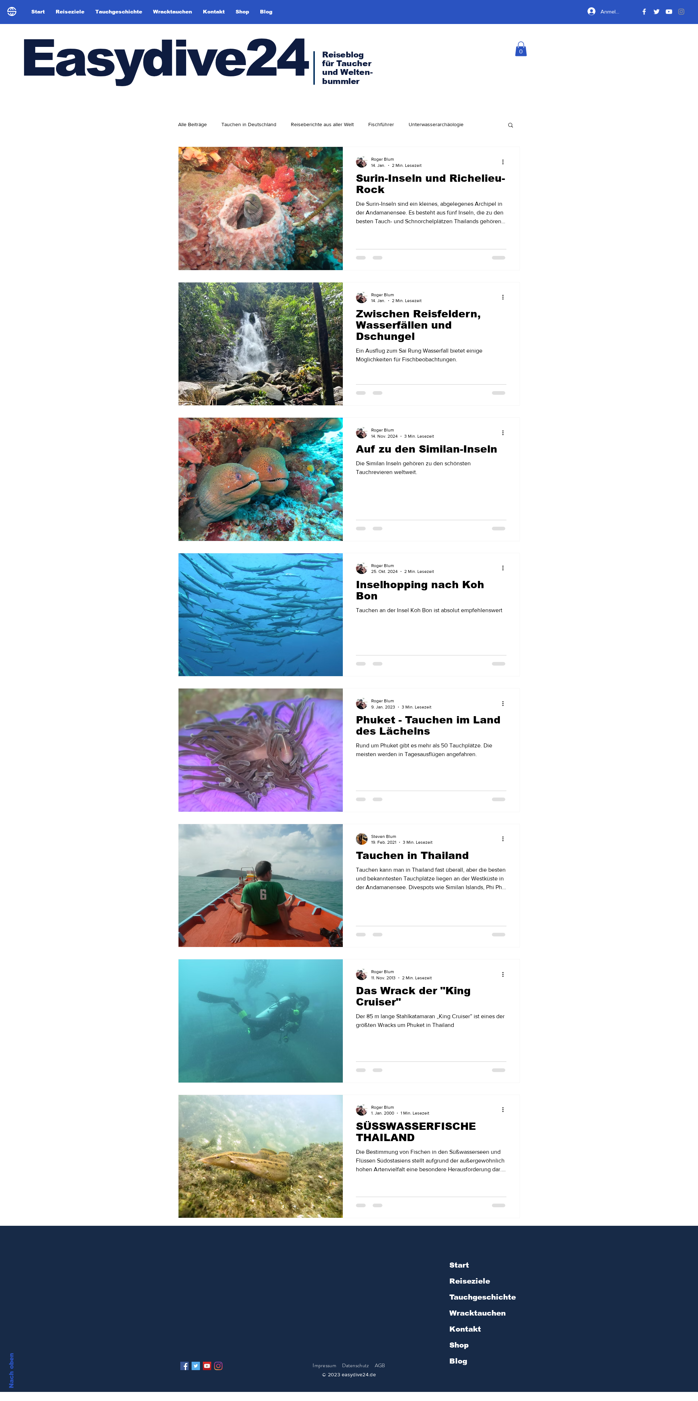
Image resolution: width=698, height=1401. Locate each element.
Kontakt (465, 1329)
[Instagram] (218, 1366)
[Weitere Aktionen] (505, 161)
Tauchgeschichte (482, 1297)
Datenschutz (356, 1365)
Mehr (484, 124)
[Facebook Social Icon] (184, 1366)
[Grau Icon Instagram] (681, 12)
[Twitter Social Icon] (196, 1366)
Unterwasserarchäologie (436, 124)
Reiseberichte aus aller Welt (322, 124)
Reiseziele (469, 1281)
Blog (458, 1361)
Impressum (324, 1365)
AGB (380, 1365)
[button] (521, 48)
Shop (459, 1345)
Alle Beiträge (192, 124)
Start (459, 1265)
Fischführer (381, 124)
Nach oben (11, 1370)
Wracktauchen (477, 1313)
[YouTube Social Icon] (207, 1366)
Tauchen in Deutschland (248, 124)
